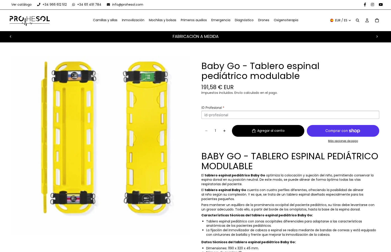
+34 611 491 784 (89, 4)
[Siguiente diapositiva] (377, 37)
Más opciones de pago (343, 141)
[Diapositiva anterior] (11, 37)
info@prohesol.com (127, 4)
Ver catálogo (22, 4)
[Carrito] (377, 20)
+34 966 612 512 (55, 4)
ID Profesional (212, 107)
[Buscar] (357, 20)
